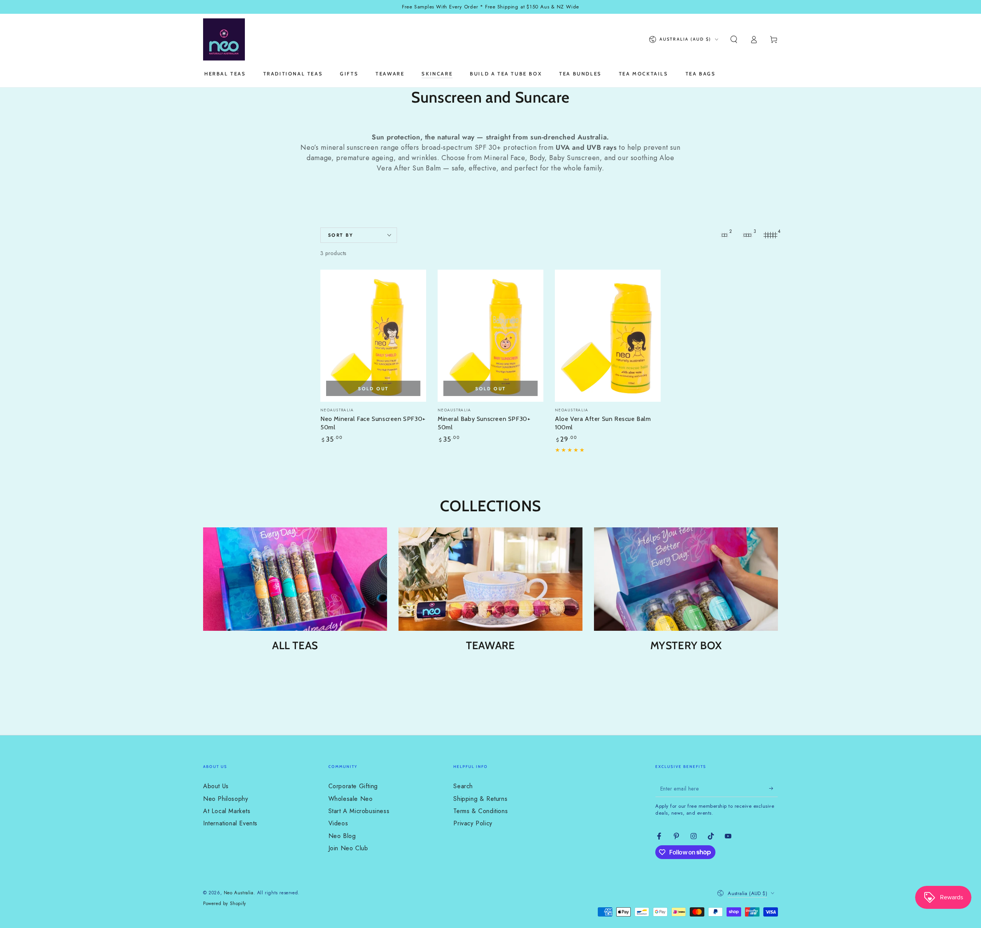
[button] (734, 39)
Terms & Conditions (480, 811)
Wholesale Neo (350, 798)
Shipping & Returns (480, 798)
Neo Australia (239, 892)
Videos (338, 823)
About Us (216, 786)
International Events (230, 823)
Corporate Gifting (353, 786)
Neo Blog (342, 835)
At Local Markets (227, 811)
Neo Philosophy (225, 798)
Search (463, 786)
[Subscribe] (773, 788)
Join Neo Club (348, 848)
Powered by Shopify (224, 903)
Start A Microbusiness (359, 811)
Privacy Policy (472, 823)
